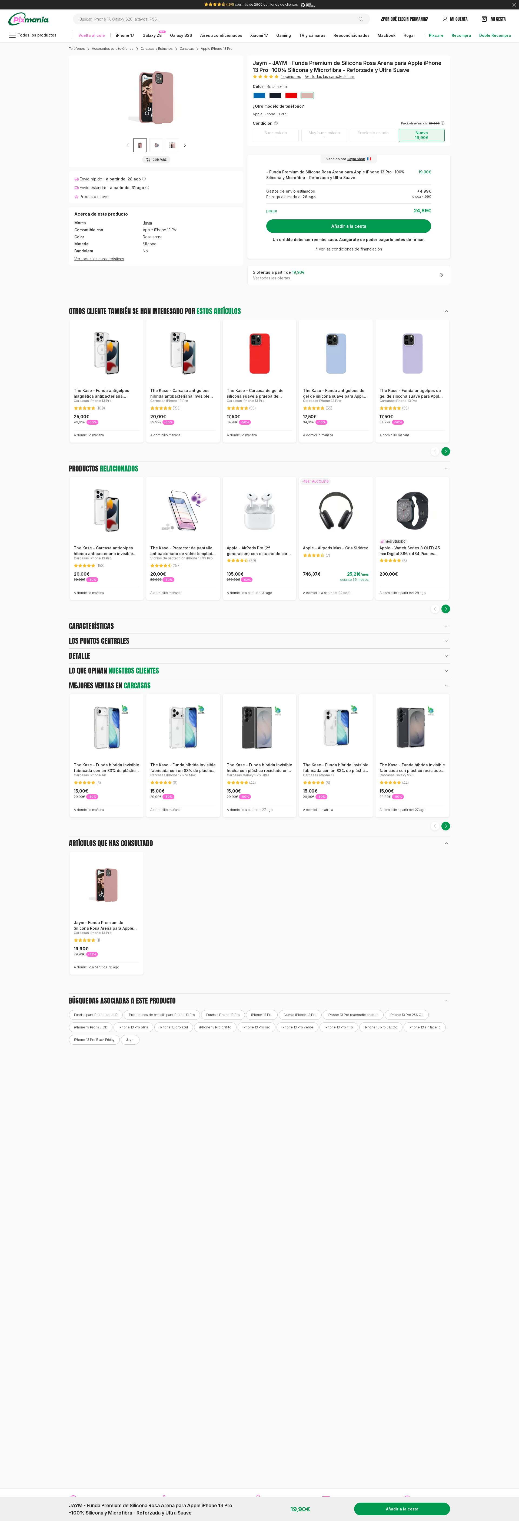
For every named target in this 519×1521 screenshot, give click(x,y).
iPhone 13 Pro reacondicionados (353, 1015)
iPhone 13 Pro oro (256, 1027)
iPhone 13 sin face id (425, 1027)
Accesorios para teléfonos (113, 49)
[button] (185, 145)
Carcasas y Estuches (157, 49)
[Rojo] (291, 95)
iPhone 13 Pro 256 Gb (407, 1015)
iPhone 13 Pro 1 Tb (339, 1027)
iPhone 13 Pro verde (297, 1027)
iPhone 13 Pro (261, 1015)
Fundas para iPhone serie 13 (96, 1015)
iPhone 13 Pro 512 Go (380, 1027)
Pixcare (436, 35)
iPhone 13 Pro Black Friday (94, 1040)
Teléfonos (77, 49)
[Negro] (275, 95)
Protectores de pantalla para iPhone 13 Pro (162, 1015)
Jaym (147, 223)
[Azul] (259, 95)
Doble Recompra (495, 35)
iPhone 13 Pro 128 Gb (90, 1027)
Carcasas (187, 49)
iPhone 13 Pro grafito (215, 1027)
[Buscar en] (362, 19)
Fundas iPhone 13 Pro (223, 1015)
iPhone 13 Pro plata (133, 1027)
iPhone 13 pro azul (173, 1027)
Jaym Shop (356, 159)
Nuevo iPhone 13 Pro (300, 1015)
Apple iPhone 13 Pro (216, 49)
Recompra (461, 35)
